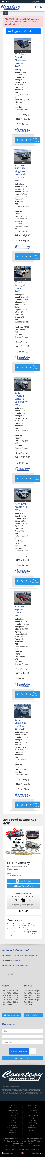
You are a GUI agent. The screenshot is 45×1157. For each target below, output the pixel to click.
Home (13, 1105)
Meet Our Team (32, 1105)
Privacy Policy (32, 1120)
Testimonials (32, 1108)
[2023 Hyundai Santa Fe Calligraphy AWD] (22, 383)
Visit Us (12, 1120)
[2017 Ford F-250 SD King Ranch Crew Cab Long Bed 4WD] (22, 155)
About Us (12, 1130)
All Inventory (13, 1108)
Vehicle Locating (13, 1113)
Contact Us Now (23, 1058)
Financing (13, 1118)
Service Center (12, 1123)
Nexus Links (32, 1130)
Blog (32, 1118)
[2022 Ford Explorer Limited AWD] (22, 597)
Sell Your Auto (12, 1115)
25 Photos (22, 163)
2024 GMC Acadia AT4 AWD (21, 507)
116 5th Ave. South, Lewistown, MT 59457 (25, 955)
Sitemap (32, 1125)
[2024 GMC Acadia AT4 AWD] (22, 494)
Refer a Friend (32, 1113)
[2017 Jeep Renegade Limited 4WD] (22, 272)
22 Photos (22, 51)
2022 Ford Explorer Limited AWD (20, 611)
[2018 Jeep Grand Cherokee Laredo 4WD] (22, 44)
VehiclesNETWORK (31, 1141)
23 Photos (22, 279)
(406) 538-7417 (37, 1)
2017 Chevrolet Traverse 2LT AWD (20, 724)
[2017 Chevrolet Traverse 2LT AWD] (22, 710)
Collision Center (12, 1125)
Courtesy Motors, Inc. (34, 1138)
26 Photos (22, 501)
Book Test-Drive (12, 1110)
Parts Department (12, 1128)
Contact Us (12, 1133)
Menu (39, 7)
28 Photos (22, 604)
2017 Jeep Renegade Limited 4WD (20, 286)
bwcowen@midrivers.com (19, 966)
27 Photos (22, 390)
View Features (35, 140)
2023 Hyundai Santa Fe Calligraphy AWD (21, 398)
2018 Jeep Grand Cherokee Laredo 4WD (20, 60)
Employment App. (32, 1115)
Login (6, 1)
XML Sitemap (32, 1128)
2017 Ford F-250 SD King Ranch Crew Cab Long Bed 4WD (21, 173)
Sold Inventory (32, 1123)
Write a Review (32, 1110)
